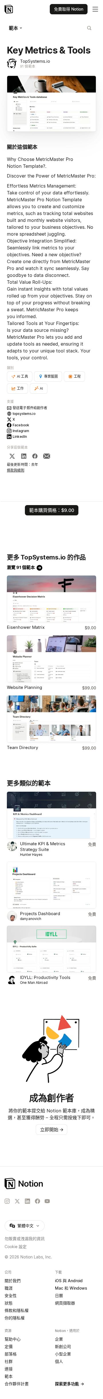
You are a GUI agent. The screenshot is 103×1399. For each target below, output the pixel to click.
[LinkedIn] (24, 456)
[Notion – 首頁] (9, 9)
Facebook (21, 425)
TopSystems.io (35, 61)
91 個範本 (27, 66)
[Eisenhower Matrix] (51, 599)
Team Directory (22, 747)
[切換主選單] (95, 9)
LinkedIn (20, 436)
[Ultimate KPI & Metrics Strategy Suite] (51, 815)
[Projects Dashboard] (51, 885)
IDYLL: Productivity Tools (45, 977)
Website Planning (24, 687)
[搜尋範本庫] (89, 28)
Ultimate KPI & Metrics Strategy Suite (42, 846)
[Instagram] (7, 1201)
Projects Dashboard (40, 913)
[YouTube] (47, 1201)
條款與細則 (15, 470)
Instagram (21, 431)
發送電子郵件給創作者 (30, 408)
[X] (12, 456)
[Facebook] (34, 456)
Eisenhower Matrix (26, 627)
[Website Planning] (51, 658)
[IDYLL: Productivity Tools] (51, 949)
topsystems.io (24, 413)
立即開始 (52, 1129)
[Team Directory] (51, 718)
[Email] (46, 456)
